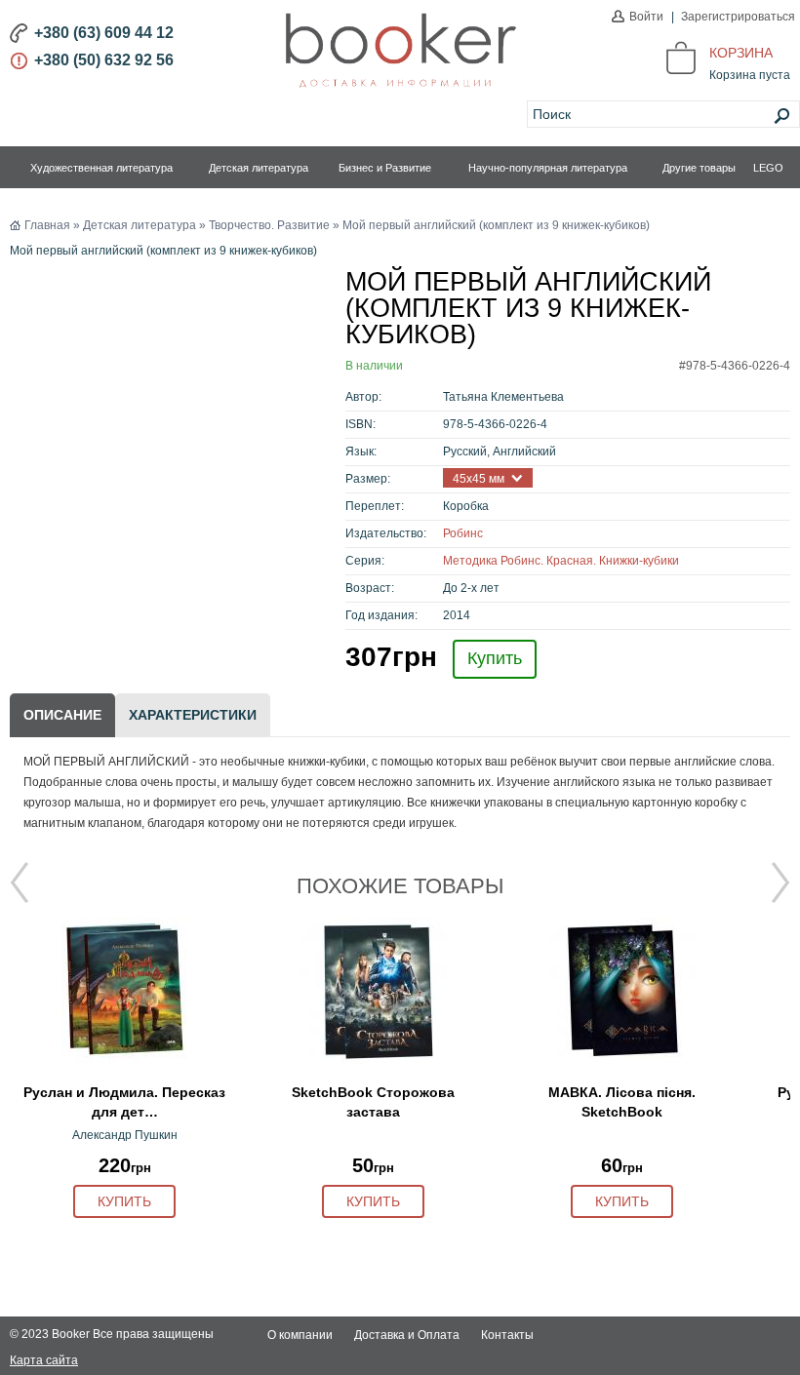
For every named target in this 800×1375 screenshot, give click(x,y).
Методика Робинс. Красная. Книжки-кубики (561, 561)
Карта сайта (44, 1360)
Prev (19, 882)
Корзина (741, 52)
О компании (300, 1335)
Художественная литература (101, 168)
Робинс (463, 533)
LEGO (768, 168)
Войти (646, 16)
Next (780, 882)
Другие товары (699, 168)
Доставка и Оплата (407, 1335)
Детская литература (258, 168)
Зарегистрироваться (738, 16)
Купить (494, 658)
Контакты (507, 1335)
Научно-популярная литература (547, 168)
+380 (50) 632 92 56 (104, 60)
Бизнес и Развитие (385, 168)
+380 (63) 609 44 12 (104, 32)
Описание (62, 715)
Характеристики (193, 715)
